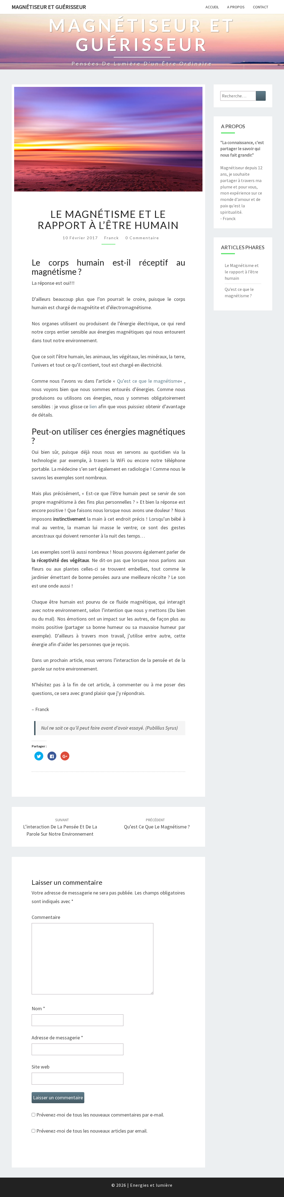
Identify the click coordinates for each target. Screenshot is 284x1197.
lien (93, 406)
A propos (236, 6)
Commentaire (46, 917)
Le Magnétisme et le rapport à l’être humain (242, 272)
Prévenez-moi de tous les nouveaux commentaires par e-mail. (100, 1115)
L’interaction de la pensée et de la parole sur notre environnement (60, 827)
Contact (260, 6)
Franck (111, 237)
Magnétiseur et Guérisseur (49, 6)
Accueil (212, 6)
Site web (40, 1067)
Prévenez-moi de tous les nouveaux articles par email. (92, 1131)
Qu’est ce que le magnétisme (148, 381)
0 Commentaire (142, 237)
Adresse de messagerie (57, 1037)
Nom (38, 1008)
